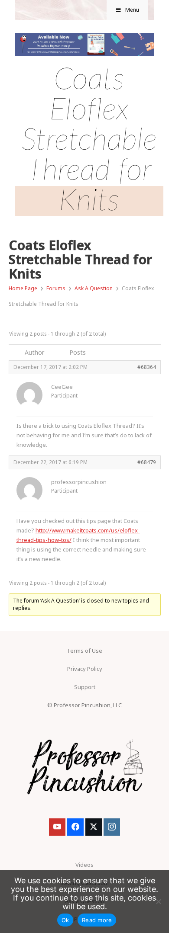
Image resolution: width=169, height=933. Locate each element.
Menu (132, 9)
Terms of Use (84, 650)
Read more (97, 920)
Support (84, 687)
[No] (158, 901)
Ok (65, 920)
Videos (84, 865)
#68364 (146, 366)
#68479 (146, 461)
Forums (55, 288)
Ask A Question (94, 288)
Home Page (23, 288)
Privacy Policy (84, 669)
